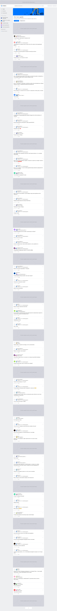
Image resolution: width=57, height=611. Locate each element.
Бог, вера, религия (20, 418)
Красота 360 (20, 494)
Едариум (18, 343)
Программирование (21, 311)
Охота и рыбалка (20, 584)
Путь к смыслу (20, 56)
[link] (28, 38)
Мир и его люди (21, 95)
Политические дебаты (22, 230)
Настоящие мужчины (21, 392)
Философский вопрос (21, 36)
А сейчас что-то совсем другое (22, 42)
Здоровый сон (19, 513)
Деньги (18, 569)
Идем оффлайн (20, 437)
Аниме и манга (19, 355)
